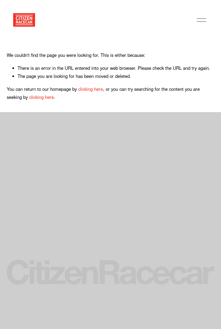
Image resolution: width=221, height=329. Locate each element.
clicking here (90, 89)
